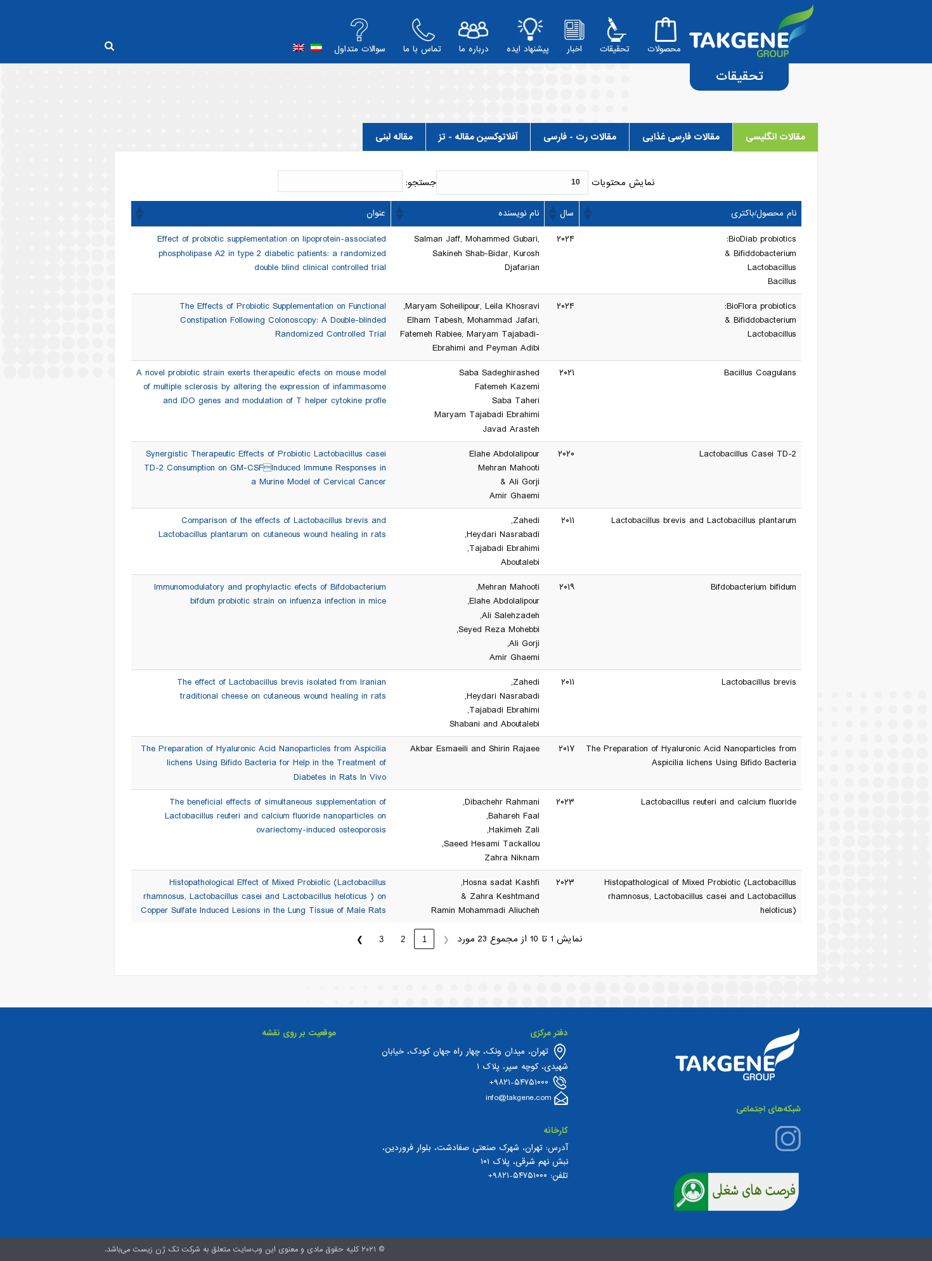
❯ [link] (359, 939)
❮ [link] (446, 939)
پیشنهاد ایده (528, 49)
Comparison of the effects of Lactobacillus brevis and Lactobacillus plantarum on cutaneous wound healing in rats (272, 527)
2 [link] (403, 939)
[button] (588, 213)
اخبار (574, 49)
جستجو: (421, 183)
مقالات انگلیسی (775, 137)
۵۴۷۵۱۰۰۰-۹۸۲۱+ (517, 1176)
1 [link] (424, 939)
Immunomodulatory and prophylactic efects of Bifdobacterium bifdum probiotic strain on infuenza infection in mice (270, 594)
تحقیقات (615, 49)
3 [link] (381, 939)
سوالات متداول (359, 49)
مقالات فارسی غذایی (681, 137)
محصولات (664, 49)
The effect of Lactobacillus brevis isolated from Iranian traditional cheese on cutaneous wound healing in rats (281, 689)
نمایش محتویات (623, 183)
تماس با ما (422, 49)
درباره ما (474, 49)
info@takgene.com (518, 1098)
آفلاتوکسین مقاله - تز (478, 137)
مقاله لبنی (394, 137)
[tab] (775, 137)
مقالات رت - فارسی (579, 137)
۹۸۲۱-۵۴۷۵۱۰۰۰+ (518, 1083)
